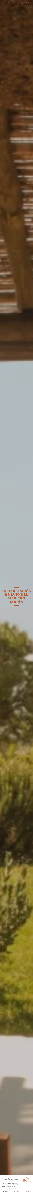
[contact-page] (22, 3)
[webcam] (31, 3)
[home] (16, 2)
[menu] (4, 3)
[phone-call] (27, 3)
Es (9, 3)
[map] (29, 3)
